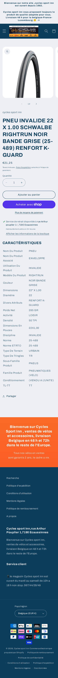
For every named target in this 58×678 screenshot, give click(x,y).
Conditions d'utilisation (19, 493)
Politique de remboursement (22, 508)
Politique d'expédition (18, 485)
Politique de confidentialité (30, 658)
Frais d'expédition (23, 167)
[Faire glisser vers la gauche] (21, 103)
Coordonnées (40, 668)
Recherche (12, 478)
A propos (11, 516)
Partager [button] (11, 396)
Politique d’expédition (43, 663)
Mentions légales (15, 501)
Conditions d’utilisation (19, 663)
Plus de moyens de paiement (29, 212)
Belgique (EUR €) (27, 613)
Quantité (7, 176)
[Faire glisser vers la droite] (36, 103)
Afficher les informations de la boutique (27, 233)
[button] (4, 31)
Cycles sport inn (21, 648)
